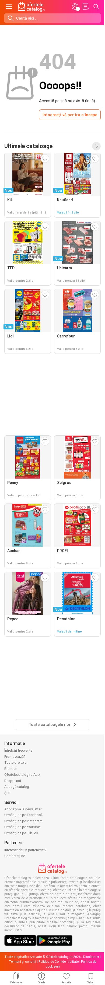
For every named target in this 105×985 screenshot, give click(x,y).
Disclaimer (91, 957)
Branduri (10, 769)
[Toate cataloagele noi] (96, 146)
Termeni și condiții (22, 962)
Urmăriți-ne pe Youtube (22, 827)
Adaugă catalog (16, 787)
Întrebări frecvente (18, 750)
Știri (7, 793)
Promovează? (15, 757)
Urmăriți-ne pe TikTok (21, 833)
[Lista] (85, 6)
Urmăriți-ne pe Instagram (23, 821)
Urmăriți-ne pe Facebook (23, 815)
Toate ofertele (15, 762)
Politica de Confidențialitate (58, 962)
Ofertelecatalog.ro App (22, 775)
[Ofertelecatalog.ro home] (31, 7)
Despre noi (12, 781)
